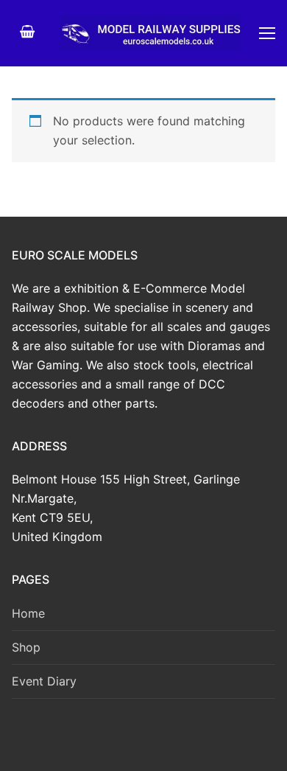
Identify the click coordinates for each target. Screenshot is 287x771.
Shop (26, 647)
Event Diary (44, 681)
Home (28, 613)
